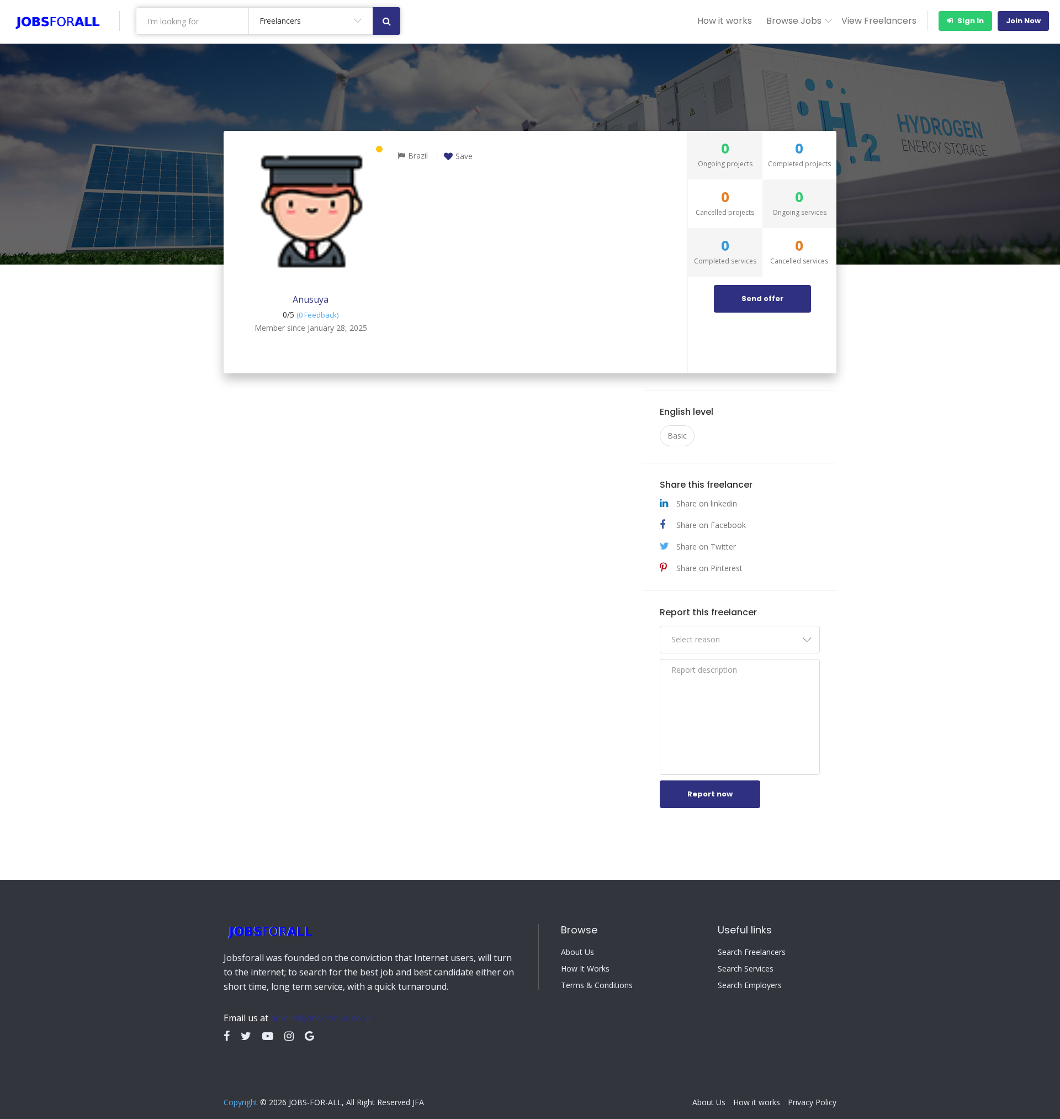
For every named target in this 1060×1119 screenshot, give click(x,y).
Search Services (745, 968)
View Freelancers (878, 20)
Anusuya (310, 299)
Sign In (970, 20)
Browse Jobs (794, 20)
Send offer (762, 298)
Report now (710, 794)
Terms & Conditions (597, 985)
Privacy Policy (812, 1102)
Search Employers (750, 985)
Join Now (1023, 20)
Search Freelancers (752, 952)
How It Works (585, 968)
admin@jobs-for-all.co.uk (322, 1018)
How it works (724, 20)
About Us (577, 952)
